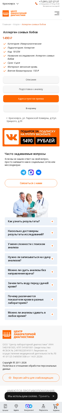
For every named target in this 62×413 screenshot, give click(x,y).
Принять (44, 396)
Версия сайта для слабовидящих (33, 377)
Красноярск (9, 3)
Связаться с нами (31, 183)
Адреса (16, 410)
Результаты (43, 410)
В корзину (31, 108)
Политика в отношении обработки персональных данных (29, 367)
